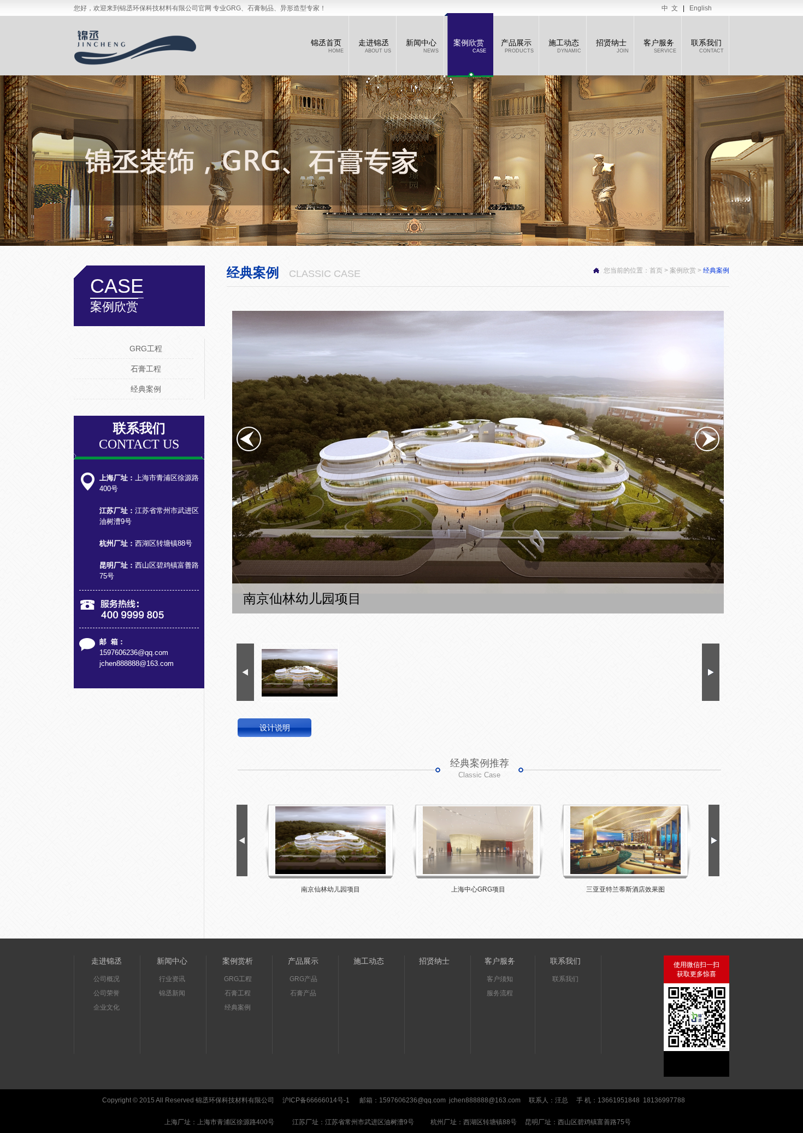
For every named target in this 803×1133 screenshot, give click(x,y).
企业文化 (106, 1007)
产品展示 (517, 46)
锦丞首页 (327, 46)
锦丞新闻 (172, 993)
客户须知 (500, 979)
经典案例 (146, 389)
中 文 (670, 8)
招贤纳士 (612, 46)
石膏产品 (303, 993)
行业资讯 (172, 979)
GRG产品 (303, 979)
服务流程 (500, 993)
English (700, 8)
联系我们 (707, 46)
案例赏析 (237, 961)
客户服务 (659, 46)
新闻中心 (422, 46)
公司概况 (106, 979)
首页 (656, 270)
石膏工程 (146, 368)
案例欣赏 (469, 46)
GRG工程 (145, 348)
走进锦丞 (374, 46)
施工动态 (564, 46)
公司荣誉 (106, 993)
